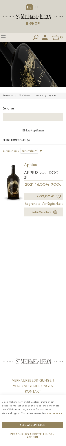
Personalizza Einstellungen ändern (32, 436)
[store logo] (33, 16)
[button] (29, 7)
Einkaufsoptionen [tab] (33, 130)
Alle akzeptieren (32, 425)
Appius (30, 165)
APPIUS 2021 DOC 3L (41, 175)
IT (36, 7)
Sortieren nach (11, 151)
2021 (29, 184)
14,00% (42, 184)
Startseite (8, 95)
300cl (57, 184)
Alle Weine (25, 95)
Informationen (54, 413)
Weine (39, 95)
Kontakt (33, 391)
